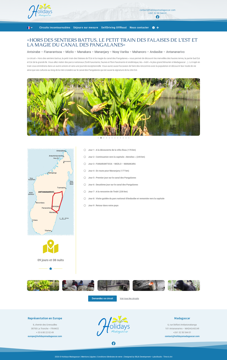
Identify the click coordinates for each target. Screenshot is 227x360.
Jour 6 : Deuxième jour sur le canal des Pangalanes (113, 184)
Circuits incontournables (54, 27)
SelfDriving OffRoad (114, 27)
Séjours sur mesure (85, 27)
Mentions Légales (88, 357)
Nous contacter (139, 27)
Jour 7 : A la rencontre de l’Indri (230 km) (108, 191)
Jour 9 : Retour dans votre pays (103, 205)
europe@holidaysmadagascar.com (45, 336)
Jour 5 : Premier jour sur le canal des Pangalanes (112, 177)
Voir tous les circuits (129, 298)
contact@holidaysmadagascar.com (157, 9)
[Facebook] (157, 17)
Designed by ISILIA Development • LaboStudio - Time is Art (148, 357)
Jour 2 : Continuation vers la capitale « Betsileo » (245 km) (116, 157)
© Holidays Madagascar (70, 357)
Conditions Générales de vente (110, 357)
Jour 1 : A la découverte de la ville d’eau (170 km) (112, 150)
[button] (30, 107)
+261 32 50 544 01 (157, 13)
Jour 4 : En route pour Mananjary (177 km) (108, 171)
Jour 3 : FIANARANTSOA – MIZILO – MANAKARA (112, 164)
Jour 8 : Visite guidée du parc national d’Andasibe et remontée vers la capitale (126, 198)
